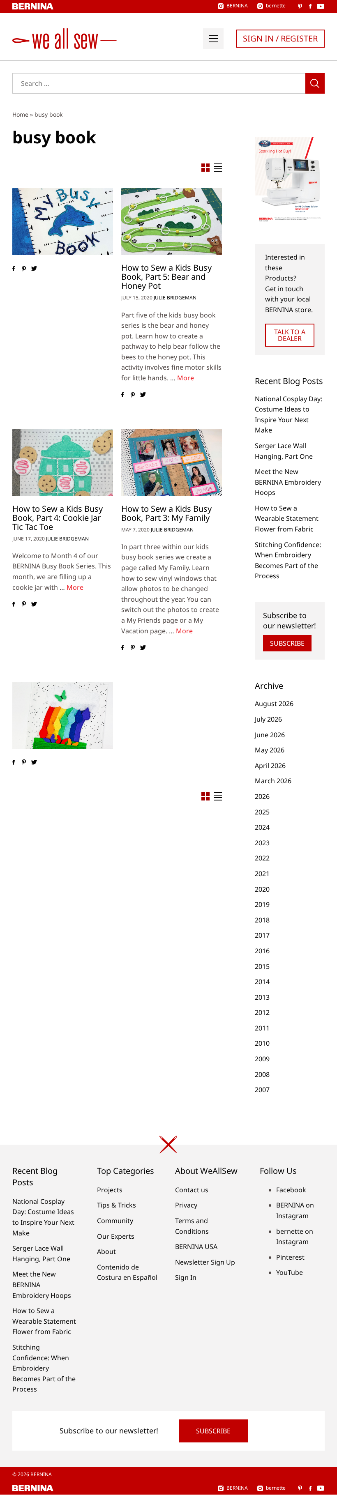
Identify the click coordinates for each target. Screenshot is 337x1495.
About (106, 1251)
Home (20, 114)
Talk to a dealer (289, 335)
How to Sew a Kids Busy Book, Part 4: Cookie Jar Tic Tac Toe (57, 517)
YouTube (289, 1272)
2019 (262, 904)
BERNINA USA (196, 1246)
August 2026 (274, 703)
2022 (262, 857)
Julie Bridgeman (175, 297)
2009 (262, 1058)
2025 (262, 811)
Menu (213, 38)
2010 (262, 1043)
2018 (262, 920)
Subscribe (287, 643)
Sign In (185, 1277)
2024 (262, 827)
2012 (262, 1012)
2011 (262, 1028)
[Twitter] (34, 268)
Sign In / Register (280, 38)
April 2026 (270, 765)
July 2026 (268, 719)
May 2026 (269, 749)
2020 (262, 889)
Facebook (291, 1189)
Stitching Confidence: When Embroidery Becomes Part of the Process (44, 1368)
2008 (262, 1074)
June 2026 (270, 734)
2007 (262, 1089)
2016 (262, 950)
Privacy (186, 1205)
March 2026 (273, 780)
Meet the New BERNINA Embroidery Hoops (288, 482)
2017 (262, 935)
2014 (262, 981)
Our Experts (115, 1236)
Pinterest (290, 1257)
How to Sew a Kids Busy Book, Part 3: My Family (166, 513)
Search (315, 83)
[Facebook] (13, 268)
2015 (262, 966)
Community (115, 1220)
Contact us (191, 1189)
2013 (262, 997)
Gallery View (205, 167)
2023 (262, 842)
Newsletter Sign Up (205, 1262)
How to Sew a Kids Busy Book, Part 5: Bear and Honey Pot (166, 276)
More (185, 377)
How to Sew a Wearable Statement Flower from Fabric (287, 519)
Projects (109, 1189)
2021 (262, 873)
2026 (262, 796)
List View (218, 167)
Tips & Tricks (116, 1205)
